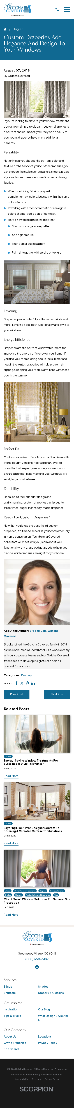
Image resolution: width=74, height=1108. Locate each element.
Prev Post (16, 694)
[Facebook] (37, 967)
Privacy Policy (47, 1042)
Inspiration (11, 1009)
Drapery (26, 675)
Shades (43, 986)
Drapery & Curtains (51, 992)
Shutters (10, 992)
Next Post (57, 694)
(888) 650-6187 (37, 959)
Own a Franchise (15, 1042)
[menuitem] (21, 1079)
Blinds (8, 986)
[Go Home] (5, 29)
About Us (10, 1036)
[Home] (18, 9)
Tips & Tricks (12, 1015)
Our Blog (44, 1009)
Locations (45, 1036)
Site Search (12, 1049)
